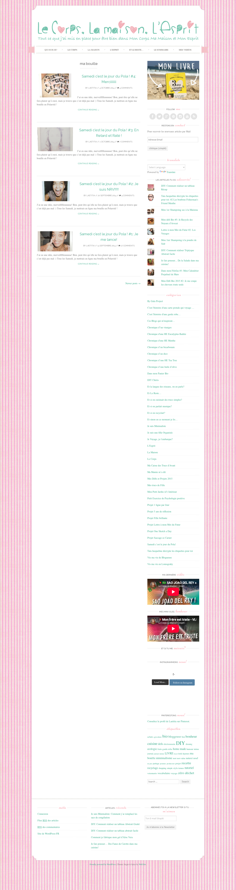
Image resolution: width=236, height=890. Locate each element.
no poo (149, 763)
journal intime (159, 753)
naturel (189, 758)
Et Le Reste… (136, 49)
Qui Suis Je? (51, 49)
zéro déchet (186, 772)
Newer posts (132, 283)
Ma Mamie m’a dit (156, 472)
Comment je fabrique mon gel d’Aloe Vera (112, 837)
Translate (171, 172)
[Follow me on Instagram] (180, 116)
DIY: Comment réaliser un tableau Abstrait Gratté (115, 824)
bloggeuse (174, 736)
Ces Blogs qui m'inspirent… (161, 320)
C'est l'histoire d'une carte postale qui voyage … (170, 307)
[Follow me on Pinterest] (173, 116)
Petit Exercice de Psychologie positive (166, 498)
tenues (181, 768)
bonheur (191, 736)
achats (150, 736)
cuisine (152, 743)
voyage (174, 773)
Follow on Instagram (182, 682)
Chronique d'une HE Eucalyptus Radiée (166, 334)
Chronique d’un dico (157, 353)
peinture (163, 763)
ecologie (152, 749)
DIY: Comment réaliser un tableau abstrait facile (114, 830)
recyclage (152, 768)
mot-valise (181, 758)
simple (170, 768)
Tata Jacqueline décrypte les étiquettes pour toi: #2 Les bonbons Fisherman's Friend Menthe (179, 199)
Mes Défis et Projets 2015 (159, 478)
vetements (152, 773)
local (176, 753)
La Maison (94, 49)
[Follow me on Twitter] (159, 116)
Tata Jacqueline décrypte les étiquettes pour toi (170, 551)
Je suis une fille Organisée (160, 432)
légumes (186, 753)
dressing (189, 744)
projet (178, 763)
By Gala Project (155, 301)
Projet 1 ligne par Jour (158, 504)
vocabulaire (164, 773)
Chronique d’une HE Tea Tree (162, 360)
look (180, 753)
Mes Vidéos (185, 49)
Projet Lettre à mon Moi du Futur (163, 524)
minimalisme (164, 758)
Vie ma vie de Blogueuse (159, 557)
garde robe (167, 749)
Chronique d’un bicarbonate (161, 347)
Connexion (42, 813)
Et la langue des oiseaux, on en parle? (165, 386)
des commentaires (48, 827)
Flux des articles (47, 820)
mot (174, 758)
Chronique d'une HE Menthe (161, 340)
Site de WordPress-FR (48, 833)
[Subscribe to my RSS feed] (194, 116)
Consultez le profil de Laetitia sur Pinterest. (168, 721)
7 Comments (125, 142)
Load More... (160, 682)
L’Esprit (114, 49)
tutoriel (189, 768)
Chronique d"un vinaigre (159, 327)
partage (156, 763)
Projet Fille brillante (157, 518)
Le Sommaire (161, 49)
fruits (160, 749)
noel (195, 758)
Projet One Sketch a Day (159, 531)
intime (196, 749)
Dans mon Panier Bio (157, 373)
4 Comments (125, 88)
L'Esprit (151, 445)
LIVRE (169, 753)
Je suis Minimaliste (156, 426)
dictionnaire (169, 744)
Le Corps (72, 49)
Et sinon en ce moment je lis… (162, 419)
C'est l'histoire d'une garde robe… (164, 314)
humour (190, 749)
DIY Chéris (153, 380)
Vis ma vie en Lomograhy (160, 564)
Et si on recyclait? (156, 412)
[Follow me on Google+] (166, 116)
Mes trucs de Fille (156, 485)
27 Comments (127, 246)
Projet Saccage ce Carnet (159, 537)
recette (186, 762)
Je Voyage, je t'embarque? (160, 439)
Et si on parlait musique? (159, 406)
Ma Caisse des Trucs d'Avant (161, 465)
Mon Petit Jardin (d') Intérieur (162, 491)
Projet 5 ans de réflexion (159, 511)
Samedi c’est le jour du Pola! (161, 544)
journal (150, 753)
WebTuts (142, 864)
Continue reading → (88, 110)
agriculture (158, 737)
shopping (162, 768)
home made (179, 749)
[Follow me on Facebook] (152, 116)
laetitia (92, 88)
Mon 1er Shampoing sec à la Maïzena (179, 209)
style (175, 768)
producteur (171, 763)
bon (183, 736)
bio (165, 736)
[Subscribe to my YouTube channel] (187, 116)
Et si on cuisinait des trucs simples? (164, 399)
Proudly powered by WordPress (103, 864)
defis (160, 744)
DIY (180, 743)
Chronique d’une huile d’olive (162, 366)
